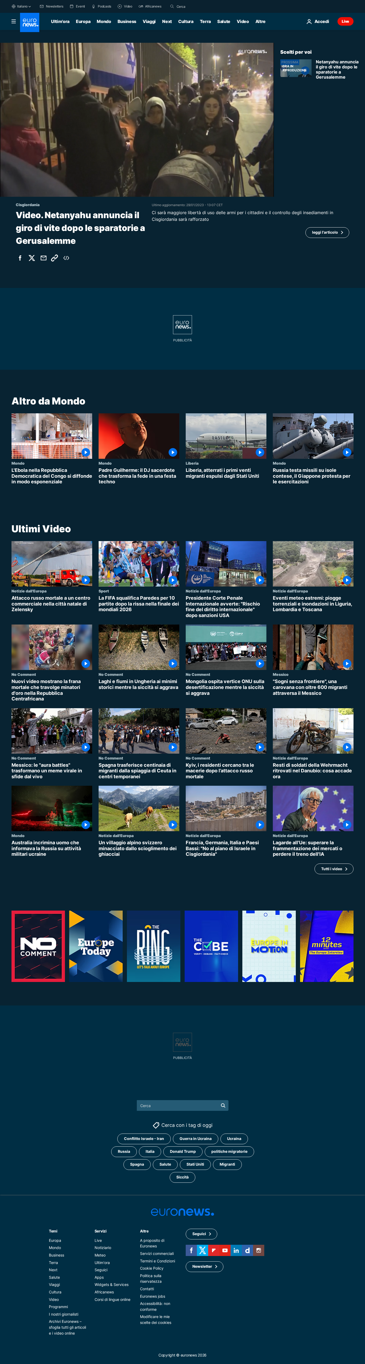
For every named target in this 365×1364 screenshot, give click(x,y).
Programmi (58, 1306)
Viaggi (149, 21)
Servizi (101, 1231)
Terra (205, 21)
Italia (150, 1151)
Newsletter (202, 1266)
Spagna (137, 1164)
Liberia (192, 463)
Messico (281, 674)
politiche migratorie (229, 1151)
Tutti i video (331, 868)
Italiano (22, 6)
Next (167, 21)
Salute (223, 21)
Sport (104, 591)
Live (345, 21)
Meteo (100, 1255)
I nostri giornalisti (63, 1314)
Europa (83, 21)
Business (127, 21)
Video (243, 21)
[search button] (172, 6)
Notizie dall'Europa (28, 591)
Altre (144, 1231)
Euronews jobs (152, 1296)
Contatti (147, 1288)
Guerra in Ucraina (196, 1138)
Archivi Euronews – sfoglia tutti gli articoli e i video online (67, 1327)
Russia (124, 1151)
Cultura (185, 21)
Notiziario (103, 1247)
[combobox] (199, 6)
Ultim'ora (60, 21)
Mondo (104, 21)
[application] (137, 120)
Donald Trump (183, 1151)
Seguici (101, 1269)
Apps (99, 1277)
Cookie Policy (152, 1268)
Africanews (104, 1292)
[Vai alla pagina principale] (29, 22)
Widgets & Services (112, 1284)
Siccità (182, 1177)
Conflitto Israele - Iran (144, 1138)
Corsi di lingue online (112, 1299)
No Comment (23, 674)
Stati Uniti (195, 1164)
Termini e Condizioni (157, 1260)
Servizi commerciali (157, 1253)
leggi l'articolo (325, 232)
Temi (53, 1231)
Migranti (227, 1164)
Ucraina (234, 1138)
